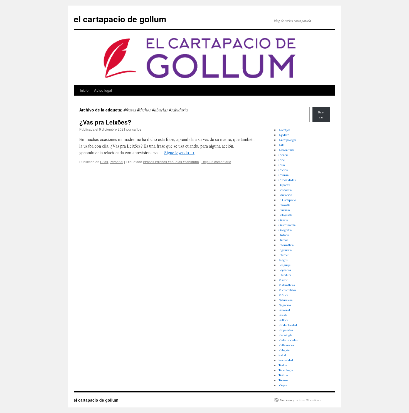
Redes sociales (288, 340)
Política (283, 320)
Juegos (283, 260)
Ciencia (283, 155)
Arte (281, 145)
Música (283, 295)
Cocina (283, 170)
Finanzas (284, 210)
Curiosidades (287, 180)
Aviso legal (103, 90)
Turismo (284, 380)
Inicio (84, 90)
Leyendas (285, 270)
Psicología (285, 335)
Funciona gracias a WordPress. (301, 400)
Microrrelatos (287, 290)
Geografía (285, 230)
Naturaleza (285, 300)
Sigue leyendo (179, 152)
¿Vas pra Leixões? (105, 122)
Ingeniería (285, 250)
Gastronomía (287, 225)
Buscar (321, 114)
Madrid (283, 280)
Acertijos (284, 130)
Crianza (284, 175)
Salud (282, 355)
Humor (283, 240)
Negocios (285, 305)
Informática (286, 245)
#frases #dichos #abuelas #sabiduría (171, 161)
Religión (284, 350)
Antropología (287, 140)
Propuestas (286, 330)
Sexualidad (286, 360)
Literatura (285, 275)
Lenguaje (284, 265)
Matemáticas (287, 285)
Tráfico (283, 375)
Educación (285, 195)
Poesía (283, 315)
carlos (136, 129)
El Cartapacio (287, 200)
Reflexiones (286, 345)
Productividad (288, 325)
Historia (284, 235)
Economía (285, 190)
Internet (284, 255)
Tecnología (286, 370)
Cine (282, 160)
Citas (104, 161)
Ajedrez (284, 135)
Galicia (283, 220)
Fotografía (285, 215)
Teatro (283, 365)
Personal (116, 161)
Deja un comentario (216, 161)
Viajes (283, 385)
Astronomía (286, 150)
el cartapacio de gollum (120, 19)
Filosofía (284, 205)
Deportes (284, 185)
